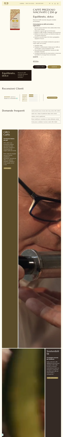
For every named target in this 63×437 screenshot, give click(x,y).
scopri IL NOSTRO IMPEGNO (52, 377)
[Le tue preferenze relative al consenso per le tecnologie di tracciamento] (2, 435)
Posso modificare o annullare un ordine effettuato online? (45, 119)
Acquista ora (54, 66)
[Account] (55, 3)
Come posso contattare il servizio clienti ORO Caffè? (44, 121)
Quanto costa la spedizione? (38, 116)
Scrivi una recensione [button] (52, 97)
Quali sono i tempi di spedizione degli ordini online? (44, 113)
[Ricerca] (52, 3)
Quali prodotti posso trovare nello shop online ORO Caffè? (46, 110)
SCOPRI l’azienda (7, 168)
